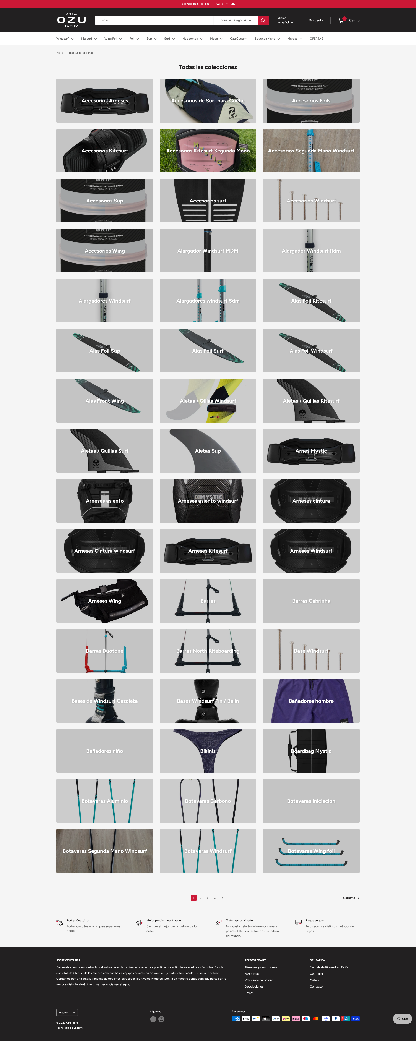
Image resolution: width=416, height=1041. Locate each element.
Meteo (314, 980)
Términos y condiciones (261, 967)
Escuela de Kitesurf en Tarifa (329, 967)
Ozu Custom (238, 38)
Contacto (316, 986)
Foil (131, 38)
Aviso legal (252, 974)
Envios (249, 993)
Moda (214, 38)
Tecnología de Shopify (69, 1027)
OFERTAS (316, 38)
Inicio (59, 52)
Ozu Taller (316, 974)
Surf (167, 38)
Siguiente (349, 897)
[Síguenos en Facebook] (153, 1019)
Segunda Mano (265, 38)
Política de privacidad (259, 980)
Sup (149, 38)
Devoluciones (254, 986)
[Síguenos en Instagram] (161, 1019)
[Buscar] (263, 20)
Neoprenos (190, 38)
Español (63, 1012)
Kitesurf (86, 38)
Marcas (292, 38)
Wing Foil (110, 38)
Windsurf (62, 38)
